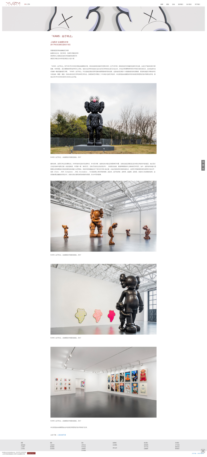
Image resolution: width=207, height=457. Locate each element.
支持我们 (180, 4)
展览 (167, 4)
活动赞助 (115, 445)
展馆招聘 (146, 445)
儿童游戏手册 (61, 435)
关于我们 (197, 4)
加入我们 (189, 4)
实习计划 (146, 446)
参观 (162, 4)
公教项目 (83, 448)
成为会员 (115, 447)
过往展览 (52, 448)
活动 (173, 4)
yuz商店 (23, 448)
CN (25, 4)
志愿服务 (146, 448)
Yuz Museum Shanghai (13, 3)
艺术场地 (83, 450)
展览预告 (52, 446)
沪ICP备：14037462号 (198, 453)
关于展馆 (177, 445)
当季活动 (83, 445)
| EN (28, 4)
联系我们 (177, 448)
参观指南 (23, 445)
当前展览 (52, 445)
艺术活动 (83, 446)
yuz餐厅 (23, 446)
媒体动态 (177, 446)
